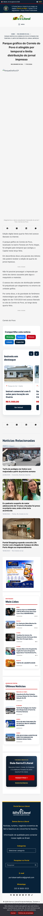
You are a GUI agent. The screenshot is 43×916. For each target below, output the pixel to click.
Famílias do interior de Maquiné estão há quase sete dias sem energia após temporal (26, 638)
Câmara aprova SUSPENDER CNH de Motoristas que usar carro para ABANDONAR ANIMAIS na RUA (26, 612)
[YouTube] (17, 895)
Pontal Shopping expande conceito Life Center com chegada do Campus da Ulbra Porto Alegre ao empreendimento (20, 544)
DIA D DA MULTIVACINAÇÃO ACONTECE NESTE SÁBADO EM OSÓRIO (26, 723)
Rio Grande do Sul (17, 64)
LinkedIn (9, 342)
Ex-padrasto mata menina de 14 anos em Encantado (26, 624)
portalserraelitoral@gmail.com (21, 877)
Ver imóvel (18, 407)
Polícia (14, 514)
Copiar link (20, 342)
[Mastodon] (26, 895)
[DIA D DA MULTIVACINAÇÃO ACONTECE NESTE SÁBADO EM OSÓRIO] (10, 724)
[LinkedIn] (26, 228)
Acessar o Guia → (21, 778)
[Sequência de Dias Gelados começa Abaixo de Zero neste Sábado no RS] (10, 696)
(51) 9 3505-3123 (21, 888)
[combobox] (20, 865)
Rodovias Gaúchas (24, 475)
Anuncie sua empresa (21, 783)
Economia (15, 475)
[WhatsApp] (35, 228)
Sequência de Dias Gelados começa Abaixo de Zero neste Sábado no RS (26, 696)
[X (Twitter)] (17, 228)
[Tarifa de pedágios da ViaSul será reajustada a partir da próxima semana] (21, 455)
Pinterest (31, 337)
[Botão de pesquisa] (36, 865)
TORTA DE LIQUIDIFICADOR (25, 663)
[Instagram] (14, 895)
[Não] (41, 910)
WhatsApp (10, 337)
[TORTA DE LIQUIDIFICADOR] (10, 663)
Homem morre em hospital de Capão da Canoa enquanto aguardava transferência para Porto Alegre (26, 651)
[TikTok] (32, 895)
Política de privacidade (26, 913)
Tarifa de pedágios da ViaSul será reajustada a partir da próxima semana (26, 709)
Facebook (21, 337)
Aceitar (13, 913)
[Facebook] (7, 228)
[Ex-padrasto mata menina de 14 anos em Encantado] (10, 624)
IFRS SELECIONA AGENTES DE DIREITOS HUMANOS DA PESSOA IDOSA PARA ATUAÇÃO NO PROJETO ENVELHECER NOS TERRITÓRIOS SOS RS (26, 740)
